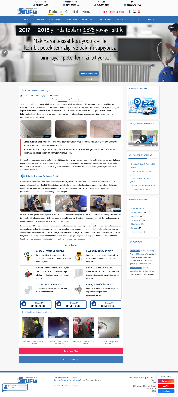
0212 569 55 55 (38, 304)
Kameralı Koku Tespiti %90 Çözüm (143, 186)
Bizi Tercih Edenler (113, 12)
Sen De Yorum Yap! (71, 359)
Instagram (166, 381)
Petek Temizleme (104, 20)
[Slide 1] (86, 79)
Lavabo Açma (71, 20)
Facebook (166, 391)
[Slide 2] (89, 79)
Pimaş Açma (87, 20)
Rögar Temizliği (136, 224)
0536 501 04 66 (108, 304)
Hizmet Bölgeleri (136, 212)
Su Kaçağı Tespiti (60, 380)
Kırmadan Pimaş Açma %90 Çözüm (143, 189)
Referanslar (137, 20)
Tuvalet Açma (55, 20)
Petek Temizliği (136, 220)
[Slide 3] (91, 79)
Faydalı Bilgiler (136, 208)
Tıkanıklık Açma (136, 232)
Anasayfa (26, 20)
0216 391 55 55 (73, 304)
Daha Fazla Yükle (71, 351)
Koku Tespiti (135, 216)
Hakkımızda (66, 386)
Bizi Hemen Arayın (90, 73)
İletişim (151, 20)
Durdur (172, 28)
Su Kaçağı (40, 20)
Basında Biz (122, 20)
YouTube (166, 386)
